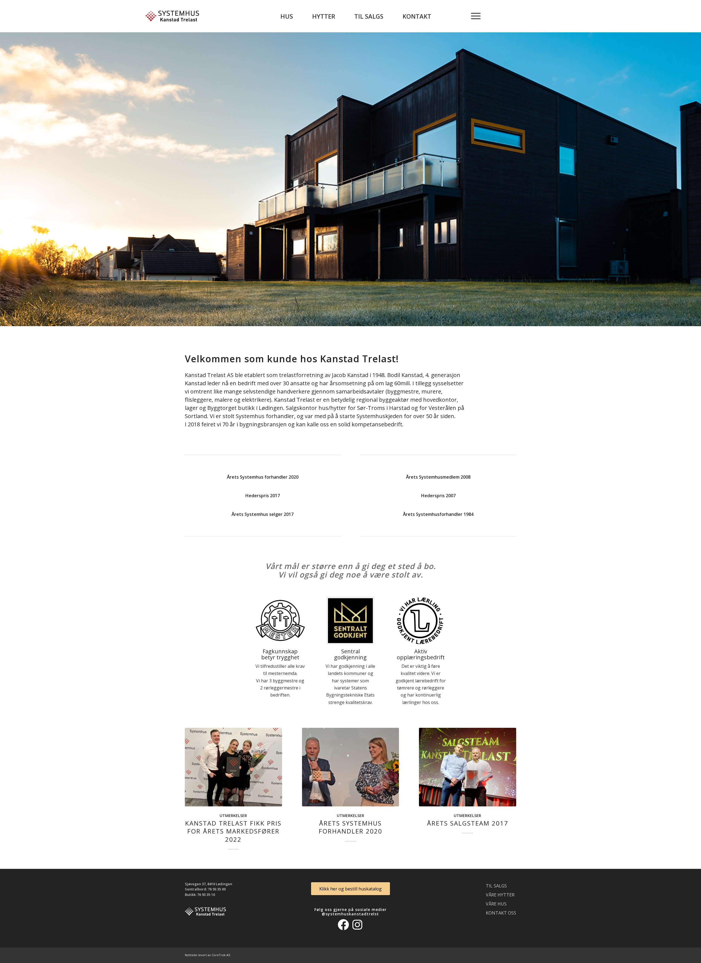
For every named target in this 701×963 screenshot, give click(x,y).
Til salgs (496, 886)
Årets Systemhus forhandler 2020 (350, 827)
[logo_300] (172, 16)
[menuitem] (287, 16)
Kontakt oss (501, 913)
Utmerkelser (233, 815)
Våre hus (496, 904)
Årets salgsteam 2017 (467, 823)
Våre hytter (500, 895)
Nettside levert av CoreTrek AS (207, 955)
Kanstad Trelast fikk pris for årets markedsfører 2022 (233, 831)
